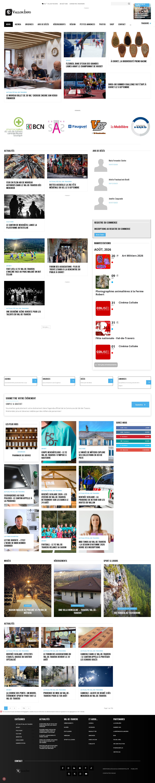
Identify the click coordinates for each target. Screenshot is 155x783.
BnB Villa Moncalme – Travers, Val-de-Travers (77, 611)
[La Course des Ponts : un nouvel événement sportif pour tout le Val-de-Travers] (21, 676)
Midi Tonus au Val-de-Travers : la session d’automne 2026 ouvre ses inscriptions (92, 544)
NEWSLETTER (92, 731)
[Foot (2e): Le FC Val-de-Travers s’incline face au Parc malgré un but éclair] (24, 250)
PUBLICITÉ (92, 743)
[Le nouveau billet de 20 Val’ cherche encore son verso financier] (32, 60)
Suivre (147, 432)
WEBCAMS (67, 735)
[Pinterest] (85, 768)
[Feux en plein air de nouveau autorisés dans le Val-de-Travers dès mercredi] (24, 166)
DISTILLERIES (68, 731)
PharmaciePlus (118, 748)
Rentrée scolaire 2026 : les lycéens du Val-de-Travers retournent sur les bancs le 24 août (54, 498)
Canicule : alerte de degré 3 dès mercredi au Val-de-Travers (96, 694)
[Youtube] (86, 773)
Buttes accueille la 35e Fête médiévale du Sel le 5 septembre (64, 186)
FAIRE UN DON (93, 739)
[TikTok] (91, 768)
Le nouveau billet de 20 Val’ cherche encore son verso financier (31, 97)
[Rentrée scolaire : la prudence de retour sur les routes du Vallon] (96, 487)
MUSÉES (66, 727)
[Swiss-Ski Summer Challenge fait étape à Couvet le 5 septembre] (85, 86)
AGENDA (91, 723)
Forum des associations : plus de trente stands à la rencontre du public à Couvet (64, 269)
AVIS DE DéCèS (99, 150)
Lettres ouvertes (11, 536)
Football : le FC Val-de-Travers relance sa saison (53, 546)
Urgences (21, 452)
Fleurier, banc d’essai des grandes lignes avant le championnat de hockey (84, 65)
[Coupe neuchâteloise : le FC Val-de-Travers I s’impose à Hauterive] (58, 442)
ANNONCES (92, 735)
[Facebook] (62, 768)
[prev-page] (19, 459)
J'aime (147, 427)
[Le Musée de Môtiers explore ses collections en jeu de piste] (96, 442)
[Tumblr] (69, 773)
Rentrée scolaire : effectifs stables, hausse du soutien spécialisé (19, 656)
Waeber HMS (117, 727)
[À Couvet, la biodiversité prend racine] (130, 44)
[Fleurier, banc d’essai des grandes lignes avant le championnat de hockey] (85, 44)
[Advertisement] (86, 14)
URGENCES (92, 727)
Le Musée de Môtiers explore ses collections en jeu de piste (92, 455)
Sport (68, 60)
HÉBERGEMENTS (68, 723)
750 (24, 708)
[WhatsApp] (80, 773)
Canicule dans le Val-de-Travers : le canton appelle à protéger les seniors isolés (96, 656)
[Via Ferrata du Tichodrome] (127, 590)
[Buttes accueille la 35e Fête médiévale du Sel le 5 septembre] (67, 166)
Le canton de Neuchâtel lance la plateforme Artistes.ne (21, 226)
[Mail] (80, 768)
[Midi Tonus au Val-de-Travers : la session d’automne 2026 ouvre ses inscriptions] (96, 532)
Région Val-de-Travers (127, 608)
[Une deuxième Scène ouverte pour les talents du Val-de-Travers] (24, 293)
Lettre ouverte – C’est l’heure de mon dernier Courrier (15, 543)
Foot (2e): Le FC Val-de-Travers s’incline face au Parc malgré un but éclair (23, 271)
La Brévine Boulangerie (120, 731)
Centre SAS (116, 752)
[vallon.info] (21, 12)
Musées (27, 605)
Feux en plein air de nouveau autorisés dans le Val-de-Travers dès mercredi (23, 185)
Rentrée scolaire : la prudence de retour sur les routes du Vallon (92, 499)
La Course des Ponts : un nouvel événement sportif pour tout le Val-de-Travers (21, 695)
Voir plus (45, 327)
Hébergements (77, 605)
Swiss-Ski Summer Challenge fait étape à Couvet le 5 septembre (127, 86)
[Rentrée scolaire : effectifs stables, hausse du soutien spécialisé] (21, 637)
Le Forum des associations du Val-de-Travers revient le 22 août (57, 656)
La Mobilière (117, 723)
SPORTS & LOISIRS (69, 739)
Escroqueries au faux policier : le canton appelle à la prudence (18, 498)
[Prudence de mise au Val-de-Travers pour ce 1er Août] (58, 676)
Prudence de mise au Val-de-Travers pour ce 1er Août (56, 694)
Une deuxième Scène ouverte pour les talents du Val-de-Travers (23, 313)
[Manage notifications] (4, 779)
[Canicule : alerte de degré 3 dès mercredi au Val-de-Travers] (95, 676)
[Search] (129, 3)
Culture (9, 221)
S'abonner (145, 450)
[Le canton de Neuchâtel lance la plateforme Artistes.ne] (24, 206)
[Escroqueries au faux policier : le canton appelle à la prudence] (21, 485)
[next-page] (23, 459)
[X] (74, 773)
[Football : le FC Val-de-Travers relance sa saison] (58, 532)
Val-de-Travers (100, 235)
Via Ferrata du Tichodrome (127, 612)
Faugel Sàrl (117, 739)
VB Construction (119, 743)
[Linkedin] (74, 768)
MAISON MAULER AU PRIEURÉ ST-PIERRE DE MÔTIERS (28, 611)
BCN (114, 735)
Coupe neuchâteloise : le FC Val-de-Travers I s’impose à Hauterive (54, 455)
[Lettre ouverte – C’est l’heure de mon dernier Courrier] (21, 530)
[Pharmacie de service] (21, 438)
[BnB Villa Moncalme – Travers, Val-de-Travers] (77, 590)
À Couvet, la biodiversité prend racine (129, 61)
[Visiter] (34, 381)
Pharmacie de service (21, 455)
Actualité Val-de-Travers (140, 4)
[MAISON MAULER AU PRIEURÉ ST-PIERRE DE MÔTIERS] (27, 590)
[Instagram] (68, 768)
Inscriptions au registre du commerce (112, 228)
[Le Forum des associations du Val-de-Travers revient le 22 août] (58, 637)
